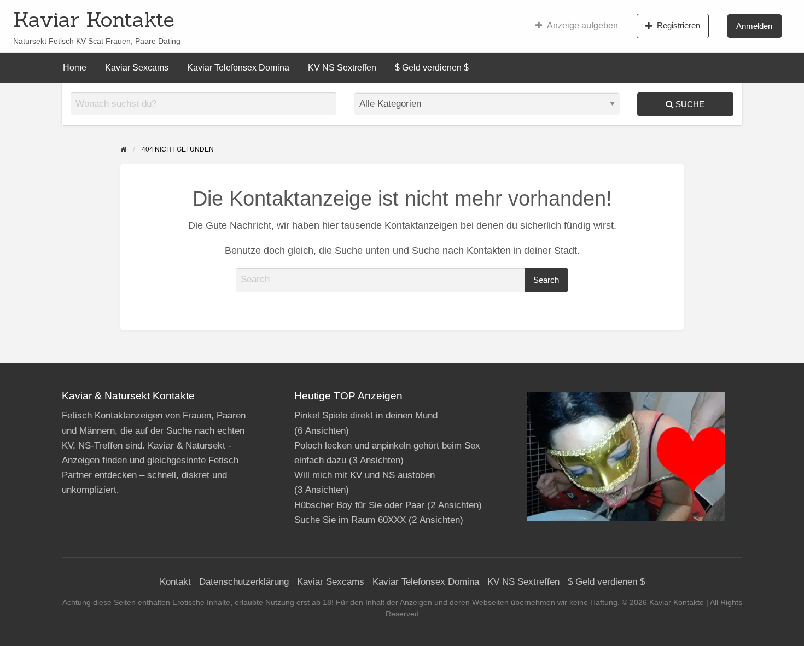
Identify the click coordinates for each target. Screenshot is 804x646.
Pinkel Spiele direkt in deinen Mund (366, 415)
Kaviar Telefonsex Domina (238, 67)
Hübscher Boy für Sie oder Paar (359, 505)
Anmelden (754, 26)
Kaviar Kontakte (93, 19)
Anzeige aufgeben (582, 25)
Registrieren (678, 25)
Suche (688, 104)
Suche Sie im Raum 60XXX (350, 520)
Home (74, 67)
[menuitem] (576, 25)
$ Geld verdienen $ (432, 67)
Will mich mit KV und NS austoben (364, 475)
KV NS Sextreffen (342, 67)
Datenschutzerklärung (244, 582)
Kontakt (175, 582)
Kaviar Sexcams (136, 67)
